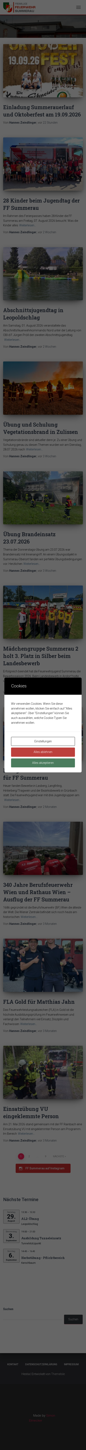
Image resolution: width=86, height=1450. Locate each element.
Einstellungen (43, 741)
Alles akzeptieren (43, 762)
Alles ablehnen (43, 752)
